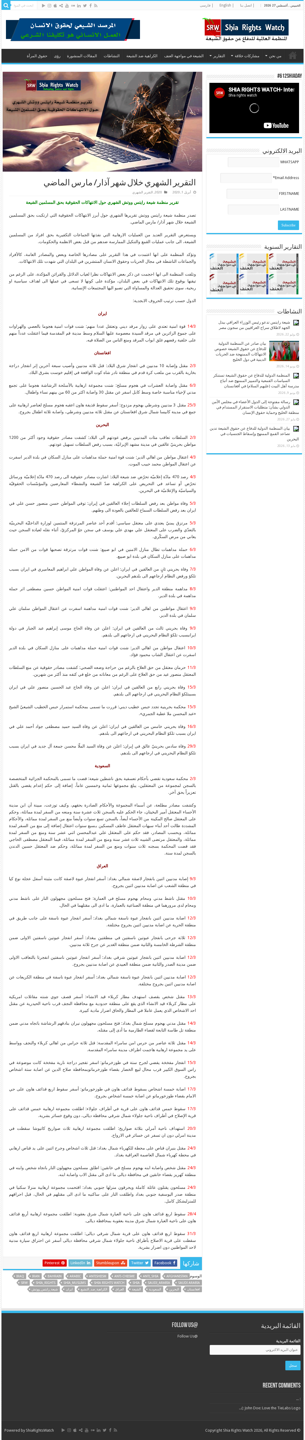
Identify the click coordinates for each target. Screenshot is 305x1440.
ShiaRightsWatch (40, 1430)
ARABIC (75, 1276)
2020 (158, 192)
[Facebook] (90, 5)
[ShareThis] (61, 5)
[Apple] (55, 5)
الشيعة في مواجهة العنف (184, 56)
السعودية (155, 1289)
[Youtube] (67, 5)
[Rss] (96, 5)
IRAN (36, 1276)
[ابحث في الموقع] (5, 5)
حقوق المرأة (37, 56)
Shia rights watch (109, 1283)
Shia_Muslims (74, 1283)
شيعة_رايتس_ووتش (45, 1289)
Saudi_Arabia (159, 1283)
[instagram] (49, 5)
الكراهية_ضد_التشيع (94, 1289)
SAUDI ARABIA (189, 1283)
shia (136, 1283)
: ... (298, 1398)
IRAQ (20, 1276)
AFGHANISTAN (177, 1276)
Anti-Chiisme (124, 1276)
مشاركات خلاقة (247, 56)
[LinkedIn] (79, 5)
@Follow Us (185, 1325)
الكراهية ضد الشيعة (142, 56)
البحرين (174, 1289)
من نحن (275, 56)
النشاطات (112, 56)
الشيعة (136, 1289)
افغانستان (193, 1289)
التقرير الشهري (142, 192)
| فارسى (207, 5)
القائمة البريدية (288, 1341)
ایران (69, 1289)
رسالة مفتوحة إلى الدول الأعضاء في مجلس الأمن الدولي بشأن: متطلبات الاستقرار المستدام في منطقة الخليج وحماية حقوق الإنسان (255, 407)
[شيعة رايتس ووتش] (247, 28)
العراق (119, 1289)
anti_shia (150, 1276)
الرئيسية (293, 55)
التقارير (219, 56)
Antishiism (97, 1276)
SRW (24, 1283)
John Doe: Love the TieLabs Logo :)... (270, 1408)
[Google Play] (43, 5)
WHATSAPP (289, 162)
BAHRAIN (55, 1276)
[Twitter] (85, 5)
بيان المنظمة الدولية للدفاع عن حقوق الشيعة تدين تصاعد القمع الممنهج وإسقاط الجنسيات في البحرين (254, 433)
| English (227, 5)
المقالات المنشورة (82, 56)
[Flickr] (73, 5)
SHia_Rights (45, 1283)
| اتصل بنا (247, 5)
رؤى (57, 56)
